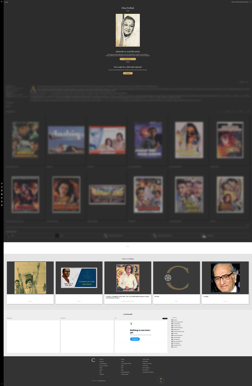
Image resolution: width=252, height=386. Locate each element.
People (122, 365)
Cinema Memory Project (126, 363)
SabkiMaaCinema (176, 329)
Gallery (101, 367)
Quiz (101, 372)
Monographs (145, 361)
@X (115, 318)
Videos (122, 361)
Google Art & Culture (147, 363)
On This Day (145, 365)
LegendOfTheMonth (177, 345)
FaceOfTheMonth (176, 323)
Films (122, 367)
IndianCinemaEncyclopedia (178, 331)
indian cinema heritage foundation (240, 2)
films (176, 301)
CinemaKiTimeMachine (178, 335)
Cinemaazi (175, 319)
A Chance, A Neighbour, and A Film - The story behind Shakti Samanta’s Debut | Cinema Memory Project (127, 297)
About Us (101, 359)
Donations (102, 361)
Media (101, 370)
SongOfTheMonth (176, 337)
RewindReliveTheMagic (178, 327)
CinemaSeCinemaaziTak (178, 321)
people (6, 2)
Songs (122, 370)
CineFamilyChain (176, 343)
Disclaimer (102, 374)
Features (122, 359)
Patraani (156, 296)
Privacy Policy (146, 370)
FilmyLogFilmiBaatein (177, 341)
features (30, 301)
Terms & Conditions (104, 365)
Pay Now (128, 73)
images (127, 246)
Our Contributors (146, 367)
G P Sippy (205, 296)
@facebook (63, 318)
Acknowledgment (103, 363)
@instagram (9, 318)
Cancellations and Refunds (148, 372)
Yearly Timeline (146, 359)
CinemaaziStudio (176, 339)
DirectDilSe (175, 333)
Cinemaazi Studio (124, 374)
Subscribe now (127, 59)
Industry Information (125, 372)
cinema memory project (127, 301)
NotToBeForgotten (177, 325)
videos (79, 301)
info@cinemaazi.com (101, 380)
